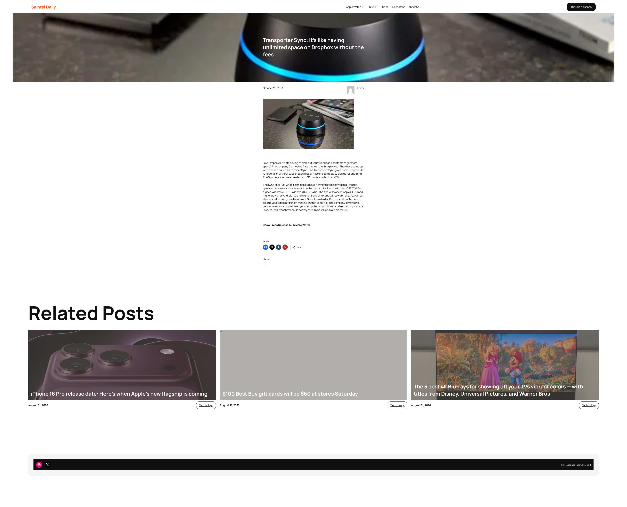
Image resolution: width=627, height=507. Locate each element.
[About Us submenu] (421, 7)
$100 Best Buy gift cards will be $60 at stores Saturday (290, 393)
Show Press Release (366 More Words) (287, 225)
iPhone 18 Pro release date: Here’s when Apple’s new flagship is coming (119, 393)
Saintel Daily (43, 7)
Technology (206, 405)
